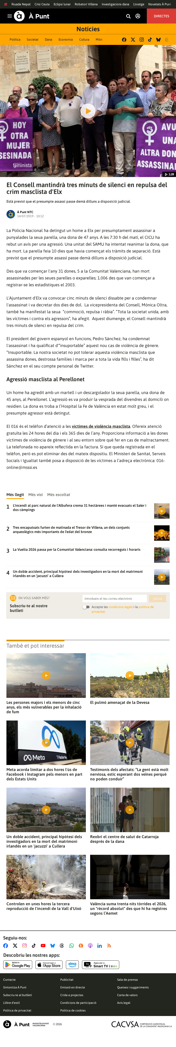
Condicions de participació (78, 1002)
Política (15, 39)
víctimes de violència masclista (101, 426)
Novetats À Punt (159, 4)
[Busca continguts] (128, 16)
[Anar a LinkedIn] (100, 945)
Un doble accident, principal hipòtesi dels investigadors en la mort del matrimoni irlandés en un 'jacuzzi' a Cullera (44, 841)
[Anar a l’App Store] (49, 964)
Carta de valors (127, 995)
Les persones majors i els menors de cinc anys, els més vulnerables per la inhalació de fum (44, 707)
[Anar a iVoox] (82, 945)
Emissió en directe (72, 987)
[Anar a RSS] (110, 945)
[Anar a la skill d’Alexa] (72, 964)
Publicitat (66, 979)
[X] (133, 40)
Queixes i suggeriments (133, 987)
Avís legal (123, 1002)
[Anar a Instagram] (25, 945)
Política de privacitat (17, 1010)
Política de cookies (73, 1010)
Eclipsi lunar (62, 4)
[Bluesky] (158, 40)
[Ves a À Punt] (31, 16)
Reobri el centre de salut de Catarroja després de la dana (124, 839)
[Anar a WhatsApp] (72, 945)
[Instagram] (142, 39)
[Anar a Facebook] (6, 945)
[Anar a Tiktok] (35, 945)
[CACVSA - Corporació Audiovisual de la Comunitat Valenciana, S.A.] (142, 1024)
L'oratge (138, 4)
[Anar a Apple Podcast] (91, 945)
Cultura (84, 39)
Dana (48, 39)
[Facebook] (124, 39)
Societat (32, 39)
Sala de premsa (127, 979)
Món (99, 39)
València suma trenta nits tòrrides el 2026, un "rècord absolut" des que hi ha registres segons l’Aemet (128, 908)
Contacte (9, 979)
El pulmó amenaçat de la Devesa (119, 702)
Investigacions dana (115, 4)
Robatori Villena (86, 4)
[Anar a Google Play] (17, 964)
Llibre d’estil (11, 1002)
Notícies (88, 28)
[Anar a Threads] (63, 945)
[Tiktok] (150, 39)
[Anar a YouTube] (44, 945)
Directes (161, 16)
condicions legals (121, 607)
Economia (66, 39)
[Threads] (167, 40)
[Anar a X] (16, 945)
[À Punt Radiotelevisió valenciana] (26, 1024)
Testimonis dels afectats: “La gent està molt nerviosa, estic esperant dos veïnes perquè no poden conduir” (129, 774)
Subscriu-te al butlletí (17, 995)
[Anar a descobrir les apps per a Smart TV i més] (100, 964)
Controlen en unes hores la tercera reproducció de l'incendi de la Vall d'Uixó (43, 906)
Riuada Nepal (20, 4)
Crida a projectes (71, 995)
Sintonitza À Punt (14, 987)
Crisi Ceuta (42, 4)
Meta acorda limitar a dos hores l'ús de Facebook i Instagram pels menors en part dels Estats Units (44, 774)
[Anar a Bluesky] (53, 945)
